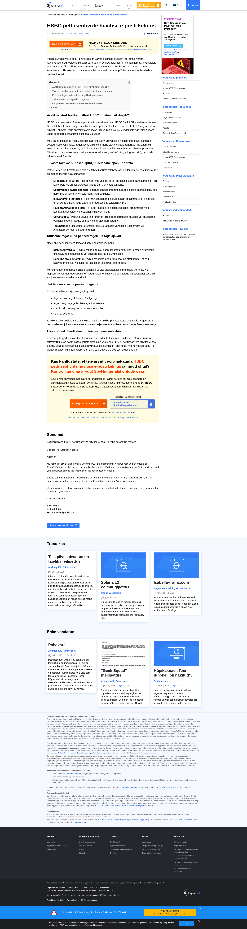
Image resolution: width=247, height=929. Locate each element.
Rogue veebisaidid (111, 593)
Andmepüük (74, 15)
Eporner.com (168, 83)
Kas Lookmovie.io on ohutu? (175, 221)
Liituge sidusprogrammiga (152, 846)
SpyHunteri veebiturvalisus (121, 849)
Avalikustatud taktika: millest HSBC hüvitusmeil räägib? (80, 87)
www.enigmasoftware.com (75, 774)
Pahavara (57, 645)
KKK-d (121, 738)
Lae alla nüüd (171, 46)
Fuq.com (166, 93)
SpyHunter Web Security (57, 846)
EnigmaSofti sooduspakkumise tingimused (186, 863)
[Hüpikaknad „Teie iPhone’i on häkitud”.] (176, 653)
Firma (129, 6)
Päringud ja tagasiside (151, 849)
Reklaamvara (182, 588)
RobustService (169, 191)
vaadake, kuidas (149, 753)
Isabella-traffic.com (171, 582)
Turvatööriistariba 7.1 (171, 123)
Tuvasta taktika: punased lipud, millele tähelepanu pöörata (82, 91)
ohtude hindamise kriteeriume (187, 820)
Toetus (118, 6)
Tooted (86, 6)
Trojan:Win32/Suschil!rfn (173, 117)
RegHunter (114, 853)
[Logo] (55, 5)
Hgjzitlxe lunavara (170, 162)
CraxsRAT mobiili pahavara (174, 99)
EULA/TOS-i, (63, 753)
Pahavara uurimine (99, 6)
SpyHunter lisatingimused (130, 883)
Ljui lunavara (168, 168)
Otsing (166, 5)
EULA (126, 50)
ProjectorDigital (169, 186)
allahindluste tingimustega (101, 753)
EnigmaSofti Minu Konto (172, 787)
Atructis (166, 128)
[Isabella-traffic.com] (176, 565)
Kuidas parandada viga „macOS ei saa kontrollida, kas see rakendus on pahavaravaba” (179, 237)
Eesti (179, 5)
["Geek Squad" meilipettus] (123, 653)
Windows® (116, 412)
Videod (81, 849)
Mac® (127, 412)
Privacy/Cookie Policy (142, 50)
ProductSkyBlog (169, 202)
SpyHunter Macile (117, 846)
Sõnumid (53, 107)
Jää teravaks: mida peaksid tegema (70, 99)
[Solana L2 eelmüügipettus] (123, 565)
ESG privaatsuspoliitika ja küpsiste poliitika (184, 857)
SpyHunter (51, 842)
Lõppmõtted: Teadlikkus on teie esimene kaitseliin (77, 103)
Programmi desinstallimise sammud (68, 883)
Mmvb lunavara (169, 147)
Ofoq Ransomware (171, 152)
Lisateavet (97, 925)
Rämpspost (83, 34)
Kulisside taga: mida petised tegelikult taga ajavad (77, 95)
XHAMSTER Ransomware (174, 88)
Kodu (74, 6)
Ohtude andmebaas (56, 15)
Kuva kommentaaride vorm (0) (63, 525)
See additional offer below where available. (106, 50)
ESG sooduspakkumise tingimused (183, 870)
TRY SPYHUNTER (170, 912)
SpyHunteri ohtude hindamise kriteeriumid (101, 883)
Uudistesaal (146, 842)
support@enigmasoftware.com (129, 787)
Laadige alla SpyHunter (85, 403)
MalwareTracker (85, 846)
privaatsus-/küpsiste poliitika (79, 753)
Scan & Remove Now (62, 44)
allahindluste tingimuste (137, 806)
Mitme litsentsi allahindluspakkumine (146, 5)
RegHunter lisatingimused (153, 883)
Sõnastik (82, 853)
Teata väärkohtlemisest (151, 853)
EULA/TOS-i (99, 806)
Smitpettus (167, 112)
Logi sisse (195, 5)
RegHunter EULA (181, 846)
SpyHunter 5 (115, 842)
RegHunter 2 (52, 849)
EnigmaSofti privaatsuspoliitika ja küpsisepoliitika (186, 850)
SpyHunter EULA (180, 842)
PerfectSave (168, 197)
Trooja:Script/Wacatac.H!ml (174, 133)
